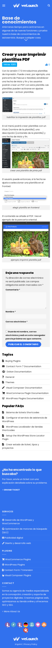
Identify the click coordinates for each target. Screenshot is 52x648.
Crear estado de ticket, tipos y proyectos (20, 446)
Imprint (18, 644)
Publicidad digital (13, 537)
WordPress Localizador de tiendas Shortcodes (22, 428)
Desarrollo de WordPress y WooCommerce (18, 521)
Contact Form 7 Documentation (23, 366)
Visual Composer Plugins (17, 575)
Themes (9, 382)
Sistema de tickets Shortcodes (22, 412)
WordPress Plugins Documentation (25, 398)
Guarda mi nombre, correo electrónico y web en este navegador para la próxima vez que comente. (25, 335)
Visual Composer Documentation (24, 387)
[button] (3, 5)
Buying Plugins (13, 361)
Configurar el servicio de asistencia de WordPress (24, 419)
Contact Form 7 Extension (18, 570)
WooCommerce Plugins (18, 559)
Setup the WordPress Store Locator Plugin (23, 437)
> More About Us (11, 611)
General (9, 377)
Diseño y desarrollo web (17, 543)
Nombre (11, 311)
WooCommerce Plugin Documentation (27, 393)
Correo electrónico (17, 321)
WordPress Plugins (14, 564)
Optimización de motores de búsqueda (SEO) (24, 530)
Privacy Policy (30, 644)
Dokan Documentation (19, 371)
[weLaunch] (26, 5)
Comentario (13, 289)
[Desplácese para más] (26, 40)
